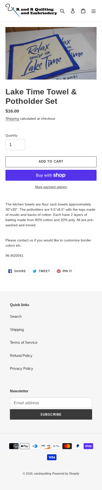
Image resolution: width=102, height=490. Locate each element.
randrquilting (42, 473)
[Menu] (93, 10)
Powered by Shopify (65, 473)
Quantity (11, 135)
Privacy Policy (21, 368)
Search (16, 316)
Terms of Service (23, 342)
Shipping (12, 118)
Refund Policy (21, 355)
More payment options (51, 187)
